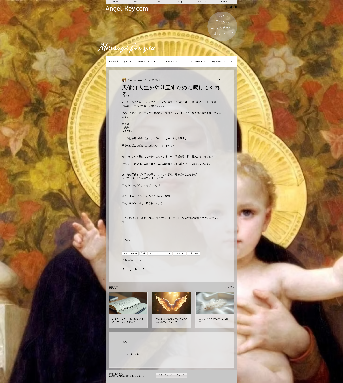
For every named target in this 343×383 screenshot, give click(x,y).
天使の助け (179, 253)
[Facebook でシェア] (123, 269)
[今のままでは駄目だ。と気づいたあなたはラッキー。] (171, 303)
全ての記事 (114, 61)
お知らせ (128, 61)
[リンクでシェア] (143, 269)
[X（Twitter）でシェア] (129, 269)
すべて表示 (229, 287)
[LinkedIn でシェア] (136, 269)
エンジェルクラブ (171, 61)
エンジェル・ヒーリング (160, 253)
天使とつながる (130, 253)
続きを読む (217, 61)
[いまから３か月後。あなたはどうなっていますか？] (128, 303)
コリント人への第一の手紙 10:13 (213, 320)
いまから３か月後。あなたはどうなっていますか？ (127, 321)
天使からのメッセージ (147, 61)
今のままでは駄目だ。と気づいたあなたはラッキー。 (171, 321)
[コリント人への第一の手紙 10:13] (215, 303)
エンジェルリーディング (195, 61)
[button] (231, 62)
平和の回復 (193, 253)
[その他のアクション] (219, 80)
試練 (143, 253)
